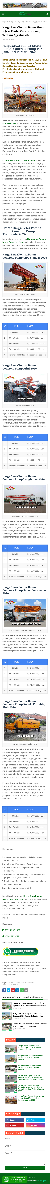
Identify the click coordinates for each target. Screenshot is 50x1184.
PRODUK (11, 983)
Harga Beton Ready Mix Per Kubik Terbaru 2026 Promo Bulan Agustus (28, 1015)
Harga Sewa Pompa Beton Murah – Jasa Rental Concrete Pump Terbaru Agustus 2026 (31, 1098)
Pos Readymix (9, 39)
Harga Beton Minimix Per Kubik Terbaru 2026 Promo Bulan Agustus (30, 1025)
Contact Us (31, 1177)
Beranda (5, 21)
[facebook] (14, 1120)
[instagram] (35, 1125)
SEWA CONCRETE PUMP (25, 983)
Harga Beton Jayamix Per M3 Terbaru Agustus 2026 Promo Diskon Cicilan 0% (29, 1004)
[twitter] (35, 1120)
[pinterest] (14, 1125)
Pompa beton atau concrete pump (18, 160)
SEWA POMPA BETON (16, 21)
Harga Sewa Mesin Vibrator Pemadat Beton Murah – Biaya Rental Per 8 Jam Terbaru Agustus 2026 (31, 1088)
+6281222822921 (13, 936)
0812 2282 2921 (12, 930)
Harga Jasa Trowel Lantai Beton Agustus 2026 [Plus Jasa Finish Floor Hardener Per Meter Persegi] (31, 1077)
